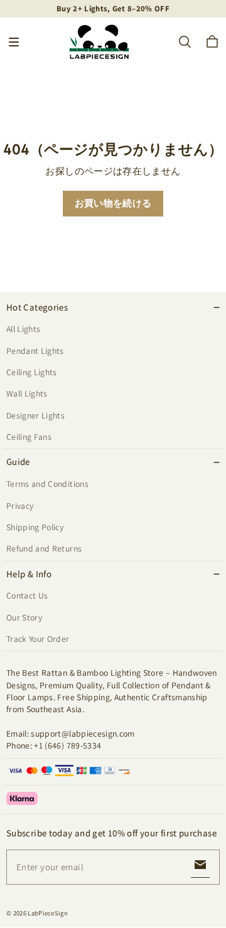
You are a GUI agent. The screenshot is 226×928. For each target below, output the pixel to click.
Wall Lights (27, 393)
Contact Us (27, 595)
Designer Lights (35, 415)
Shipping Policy (34, 527)
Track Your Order (38, 638)
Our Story (24, 617)
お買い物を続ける (113, 203)
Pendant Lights (35, 350)
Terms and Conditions (47, 483)
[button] (14, 42)
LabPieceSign (48, 913)
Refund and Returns (44, 548)
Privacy (19, 505)
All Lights (23, 328)
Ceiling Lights (31, 372)
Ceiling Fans (28, 436)
